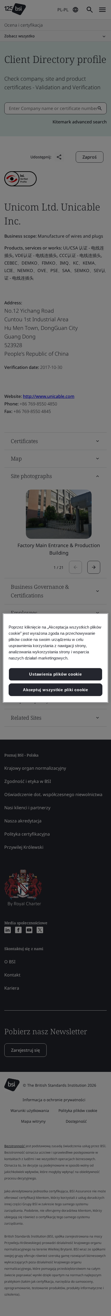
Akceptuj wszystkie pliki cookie (55, 689)
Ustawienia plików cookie (55, 674)
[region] (55, 658)
